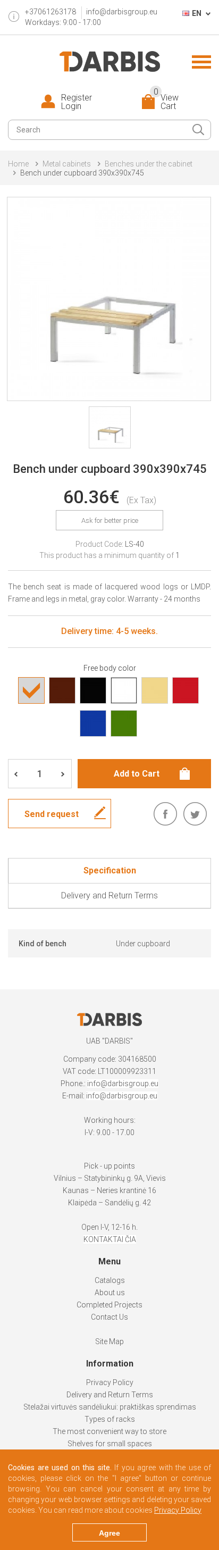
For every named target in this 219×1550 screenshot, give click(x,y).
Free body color (109, 668)
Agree (109, 1533)
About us (110, 1292)
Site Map (109, 1341)
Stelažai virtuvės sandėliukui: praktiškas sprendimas (109, 1407)
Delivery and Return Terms (109, 1394)
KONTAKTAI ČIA (109, 1239)
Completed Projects (109, 1305)
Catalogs (110, 1280)
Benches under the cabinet (148, 164)
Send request (51, 814)
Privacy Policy (109, 1382)
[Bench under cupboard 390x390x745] (108, 299)
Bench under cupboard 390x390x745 (82, 173)
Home (18, 164)
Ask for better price (109, 520)
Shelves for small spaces (110, 1443)
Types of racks (110, 1419)
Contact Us (109, 1317)
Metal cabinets (67, 164)
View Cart (166, 102)
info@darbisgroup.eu (121, 11)
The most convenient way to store (109, 1431)
